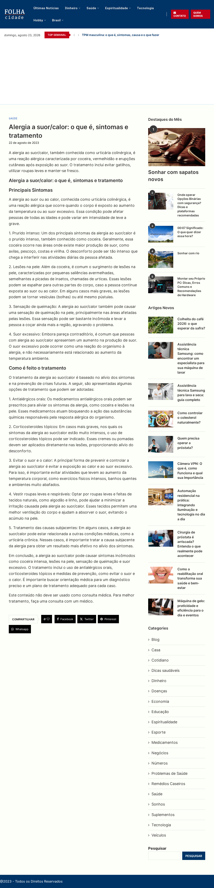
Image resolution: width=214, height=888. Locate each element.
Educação (160, 711)
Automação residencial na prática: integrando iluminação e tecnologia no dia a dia (191, 505)
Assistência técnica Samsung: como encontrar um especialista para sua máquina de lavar (190, 358)
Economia (160, 701)
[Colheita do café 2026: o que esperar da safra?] (160, 325)
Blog (155, 639)
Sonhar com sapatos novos (173, 175)
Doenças (159, 691)
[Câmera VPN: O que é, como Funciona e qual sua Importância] (160, 469)
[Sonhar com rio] (160, 259)
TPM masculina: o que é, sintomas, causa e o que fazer (120, 35)
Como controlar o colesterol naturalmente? (190, 417)
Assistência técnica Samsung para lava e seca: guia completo (191, 392)
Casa (156, 650)
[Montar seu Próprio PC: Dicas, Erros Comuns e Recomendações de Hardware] (160, 284)
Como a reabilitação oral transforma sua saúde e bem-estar (190, 578)
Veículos (159, 835)
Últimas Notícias (46, 8)
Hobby (38, 20)
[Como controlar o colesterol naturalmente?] (160, 419)
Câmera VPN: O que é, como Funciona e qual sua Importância (190, 470)
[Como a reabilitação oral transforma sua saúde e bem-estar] (160, 575)
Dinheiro (71, 8)
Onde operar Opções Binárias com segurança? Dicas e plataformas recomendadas (189, 205)
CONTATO (179, 15)
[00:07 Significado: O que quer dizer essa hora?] (160, 234)
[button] (74, 35)
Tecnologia (145, 8)
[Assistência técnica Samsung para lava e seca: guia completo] (160, 391)
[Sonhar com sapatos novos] (176, 147)
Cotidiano (160, 660)
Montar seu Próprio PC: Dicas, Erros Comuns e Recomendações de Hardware (191, 287)
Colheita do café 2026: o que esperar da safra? (191, 323)
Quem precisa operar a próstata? (188, 443)
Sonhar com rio (188, 253)
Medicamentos (165, 742)
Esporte (159, 732)
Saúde (91, 8)
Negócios (160, 753)
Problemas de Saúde (169, 773)
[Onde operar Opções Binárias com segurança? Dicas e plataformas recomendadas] (160, 201)
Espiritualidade (116, 8)
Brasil (56, 20)
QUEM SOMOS (198, 14)
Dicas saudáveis (166, 670)
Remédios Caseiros (168, 783)
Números (160, 763)
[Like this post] (48, 619)
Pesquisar (157, 848)
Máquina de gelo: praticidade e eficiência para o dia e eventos (191, 608)
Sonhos (158, 804)
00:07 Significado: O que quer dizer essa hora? (190, 232)
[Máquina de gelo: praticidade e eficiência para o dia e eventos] (160, 607)
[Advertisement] (107, 70)
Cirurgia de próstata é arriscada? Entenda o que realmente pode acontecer (189, 544)
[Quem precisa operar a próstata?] (160, 444)
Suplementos (163, 814)
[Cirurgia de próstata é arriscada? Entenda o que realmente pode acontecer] (160, 538)
